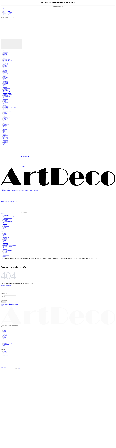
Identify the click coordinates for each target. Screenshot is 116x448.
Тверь (4, 128)
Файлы (4, 227)
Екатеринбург (6, 69)
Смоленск (5, 118)
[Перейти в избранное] (11, 38)
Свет (4, 336)
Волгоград (5, 64)
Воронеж (5, 66)
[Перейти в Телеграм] (11, 27)
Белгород (5, 54)
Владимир (5, 62)
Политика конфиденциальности (26, 368)
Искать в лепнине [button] (7, 13)
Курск (4, 85)
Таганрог (5, 125)
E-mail (2, 296)
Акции (26, 190)
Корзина (23, 166)
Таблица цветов (7, 219)
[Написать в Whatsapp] (11, 200)
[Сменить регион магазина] (11, 44)
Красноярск (6, 83)
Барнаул (5, 53)
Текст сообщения (4, 299)
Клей (4, 241)
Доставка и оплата (10, 190)
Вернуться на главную (6, 285)
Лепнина (5, 234)
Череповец (5, 142)
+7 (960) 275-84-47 (13, 201)
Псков (4, 109)
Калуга (4, 76)
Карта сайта (3, 367)
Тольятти (5, 129)
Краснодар (5, 82)
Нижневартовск (7, 93)
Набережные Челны (7, 91)
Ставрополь (6, 120)
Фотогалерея (17, 190)
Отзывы (5, 220)
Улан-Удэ (5, 134)
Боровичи (5, 55)
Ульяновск (5, 135)
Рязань (4, 112)
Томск (4, 130)
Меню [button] (2, 213)
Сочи (4, 119)
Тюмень (5, 132)
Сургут (5, 123)
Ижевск (5, 71)
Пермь (4, 105)
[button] (11, 379)
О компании (3, 190)
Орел (4, 101)
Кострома (5, 81)
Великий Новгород (7, 60)
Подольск (5, 108)
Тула (4, 131)
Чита (4, 143)
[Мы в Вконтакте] (31, 366)
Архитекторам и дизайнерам (9, 216)
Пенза (4, 103)
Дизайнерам (35, 190)
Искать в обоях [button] (6, 11)
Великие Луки (6, 59)
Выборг (5, 67)
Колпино (5, 79)
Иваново (5, 70)
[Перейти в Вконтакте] (31, 27)
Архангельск (6, 50)
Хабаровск (5, 137)
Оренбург (5, 102)
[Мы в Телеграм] (11, 366)
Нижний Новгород (7, 94)
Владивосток (6, 61)
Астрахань (5, 52)
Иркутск (5, 72)
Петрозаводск (6, 106)
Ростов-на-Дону (7, 111)
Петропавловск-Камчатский (9, 107)
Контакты (30, 190)
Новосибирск (6, 97)
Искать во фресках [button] (7, 12)
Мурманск (5, 90)
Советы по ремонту (7, 221)
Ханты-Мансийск (7, 138)
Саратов (5, 115)
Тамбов (5, 126)
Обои (4, 233)
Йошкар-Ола (6, 73)
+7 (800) (5, 201)
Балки (4, 240)
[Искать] (13, 17)
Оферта (5, 222)
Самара (5, 113)
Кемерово (5, 77)
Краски (5, 239)
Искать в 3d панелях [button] (8, 14)
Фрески (5, 238)
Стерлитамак (6, 122)
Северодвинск (6, 117)
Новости (22, 190)
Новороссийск (6, 96)
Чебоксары (5, 140)
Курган (5, 84)
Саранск (5, 114)
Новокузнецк (6, 95)
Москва (5, 89)
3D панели (5, 235)
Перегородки (6, 237)
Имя (2, 294)
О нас (4, 351)
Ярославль (5, 144)
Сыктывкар (6, 124)
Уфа (4, 136)
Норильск (5, 99)
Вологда (5, 65)
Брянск (4, 58)
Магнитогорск (6, 88)
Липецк (5, 87)
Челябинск (5, 141)
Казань (4, 75)
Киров (4, 78)
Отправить (3, 301)
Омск (4, 100)
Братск (4, 56)
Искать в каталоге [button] (7, 8)
